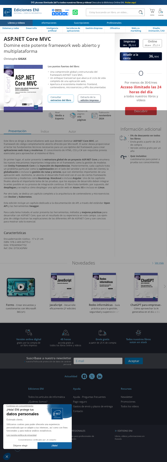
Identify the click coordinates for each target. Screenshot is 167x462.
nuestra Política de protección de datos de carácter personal (48, 363)
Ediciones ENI (28, 11)
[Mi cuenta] (161, 12)
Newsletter (127, 396)
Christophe (15, 59)
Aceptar (133, 361)
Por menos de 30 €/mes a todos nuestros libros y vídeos (141, 91)
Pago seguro (80, 401)
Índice (45, 131)
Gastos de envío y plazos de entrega (93, 406)
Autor (72, 131)
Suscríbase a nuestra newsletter (48, 361)
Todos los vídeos (130, 406)
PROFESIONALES (76, 430)
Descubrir (141, 111)
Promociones (128, 401)
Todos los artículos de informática (46, 396)
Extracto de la (90, 99)
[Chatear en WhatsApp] (75, 12)
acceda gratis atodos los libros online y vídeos (65, 342)
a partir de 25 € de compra (102, 341)
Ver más (159, 262)
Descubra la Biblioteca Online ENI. (83, 2)
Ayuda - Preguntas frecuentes (89, 396)
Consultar (61, 99)
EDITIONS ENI (125, 430)
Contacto (78, 411)
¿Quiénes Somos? (37, 401)
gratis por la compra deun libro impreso (28, 342)
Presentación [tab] (17, 131)
